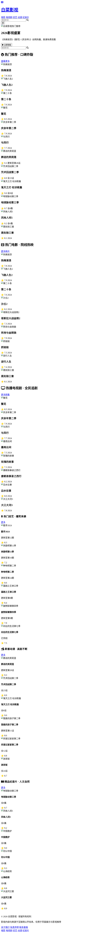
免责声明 (14, 927)
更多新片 (5, 251)
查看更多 (5, 61)
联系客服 (23, 927)
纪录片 (26, 17)
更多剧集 (5, 394)
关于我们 (5, 927)
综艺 (15, 17)
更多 (3, 522)
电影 (3, 17)
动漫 (20, 17)
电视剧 (9, 17)
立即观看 (7, 45)
